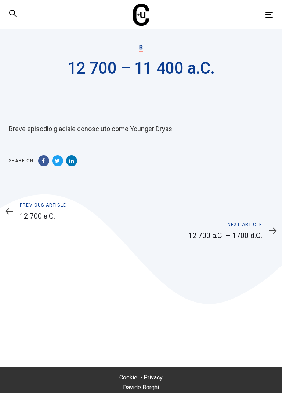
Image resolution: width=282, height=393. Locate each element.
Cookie (128, 377)
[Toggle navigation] (229, 15)
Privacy (153, 377)
